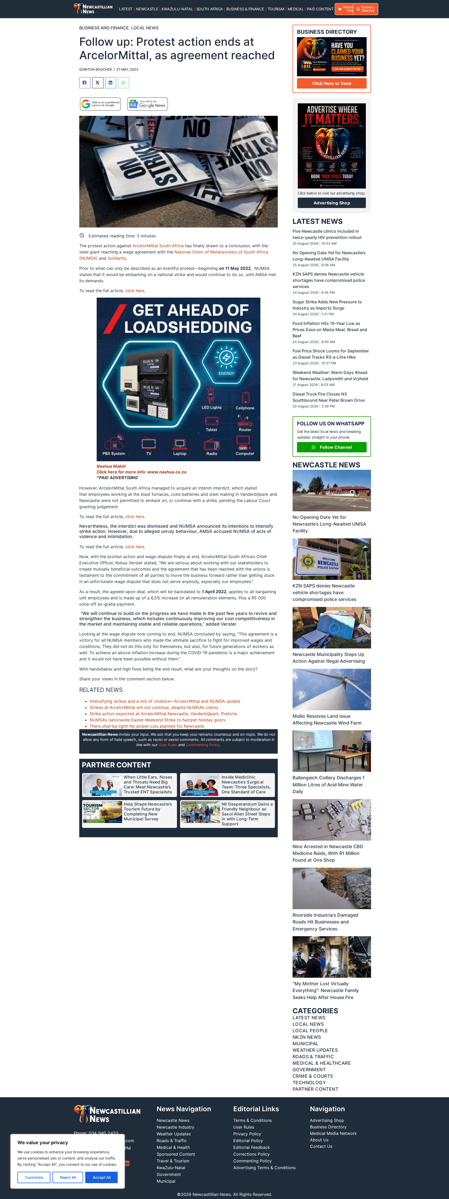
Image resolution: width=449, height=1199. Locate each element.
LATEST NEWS (318, 221)
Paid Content (320, 9)
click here (134, 290)
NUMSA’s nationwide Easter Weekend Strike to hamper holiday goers (157, 719)
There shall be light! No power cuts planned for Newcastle (147, 726)
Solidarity (117, 258)
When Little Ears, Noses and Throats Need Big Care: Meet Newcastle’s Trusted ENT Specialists (148, 784)
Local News (145, 27)
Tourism (276, 9)
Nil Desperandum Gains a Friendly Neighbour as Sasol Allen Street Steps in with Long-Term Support (247, 813)
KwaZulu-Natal (177, 9)
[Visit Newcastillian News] (107, 1115)
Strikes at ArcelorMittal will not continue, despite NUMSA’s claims (154, 707)
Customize (34, 1177)
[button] (84, 82)
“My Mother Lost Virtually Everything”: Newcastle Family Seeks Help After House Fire (326, 990)
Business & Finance (245, 9)
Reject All (68, 1177)
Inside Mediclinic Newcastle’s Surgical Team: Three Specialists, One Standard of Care (246, 784)
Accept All (101, 1177)
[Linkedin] (127, 1163)
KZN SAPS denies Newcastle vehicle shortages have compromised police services (329, 280)
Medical (296, 9)
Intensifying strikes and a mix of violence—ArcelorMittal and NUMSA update (165, 701)
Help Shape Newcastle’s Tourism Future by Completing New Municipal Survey (148, 811)
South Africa (209, 9)
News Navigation (184, 1109)
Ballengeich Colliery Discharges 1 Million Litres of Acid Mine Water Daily (329, 784)
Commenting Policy (203, 744)
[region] (67, 1161)
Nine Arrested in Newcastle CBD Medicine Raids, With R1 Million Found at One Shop (328, 853)
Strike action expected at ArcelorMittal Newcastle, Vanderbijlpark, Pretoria (163, 713)
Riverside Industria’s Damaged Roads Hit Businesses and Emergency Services (325, 922)
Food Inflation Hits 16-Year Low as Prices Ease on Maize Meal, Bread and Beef (330, 329)
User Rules (168, 744)
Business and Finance (104, 27)
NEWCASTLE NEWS (326, 465)
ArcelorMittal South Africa (158, 245)
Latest (126, 9)
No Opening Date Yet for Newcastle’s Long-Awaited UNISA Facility (329, 524)
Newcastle (147, 9)
